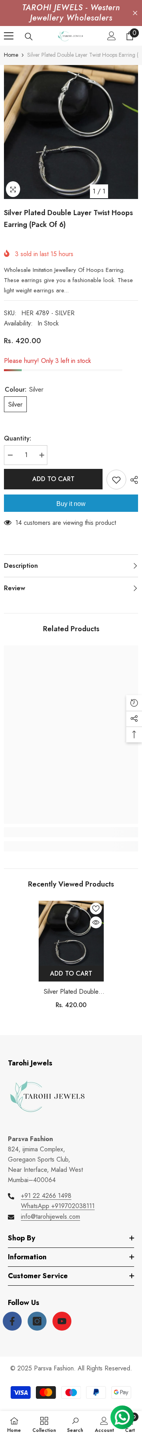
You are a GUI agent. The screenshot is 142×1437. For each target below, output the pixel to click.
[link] (71, 832)
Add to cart (53, 478)
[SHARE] (132, 479)
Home (11, 55)
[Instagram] (37, 1321)
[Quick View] (96, 922)
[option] (71, 132)
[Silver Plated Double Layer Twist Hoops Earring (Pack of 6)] (71, 933)
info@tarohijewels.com (50, 1216)
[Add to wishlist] (116, 479)
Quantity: (17, 438)
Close (135, 13)
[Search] (29, 36)
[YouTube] (61, 1321)
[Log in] (111, 36)
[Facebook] (12, 1321)
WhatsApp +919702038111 (58, 1205)
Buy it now (71, 503)
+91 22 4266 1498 (46, 1195)
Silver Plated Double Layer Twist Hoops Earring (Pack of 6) (71, 992)
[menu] (8, 36)
